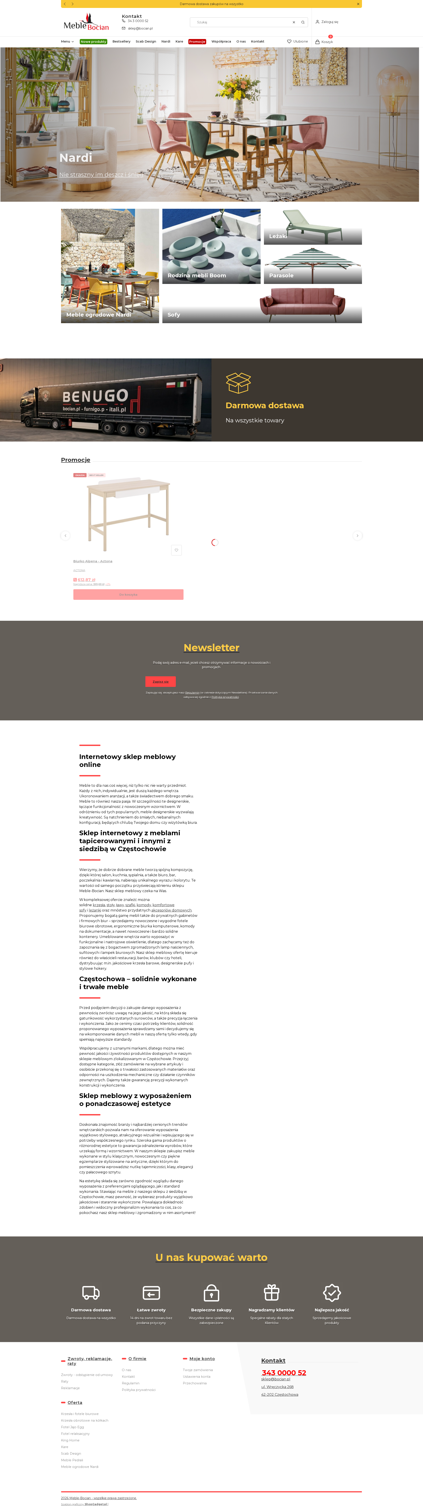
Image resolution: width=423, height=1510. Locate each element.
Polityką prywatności (225, 697)
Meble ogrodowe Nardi (79, 1467)
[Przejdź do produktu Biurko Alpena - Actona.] (128, 514)
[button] (358, 4)
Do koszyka (128, 594)
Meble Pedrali (72, 1460)
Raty (64, 1381)
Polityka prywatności (139, 1390)
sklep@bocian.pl (140, 28)
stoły (111, 905)
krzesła (99, 905)
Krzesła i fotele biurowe (80, 1414)
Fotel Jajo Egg (72, 1427)
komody (144, 905)
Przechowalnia (195, 1383)
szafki (130, 905)
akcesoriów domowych (171, 910)
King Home (70, 1440)
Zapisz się (161, 681)
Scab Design (71, 1454)
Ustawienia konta (196, 1377)
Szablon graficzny (84, 1504)
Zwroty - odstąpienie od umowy (87, 1375)
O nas (126, 1370)
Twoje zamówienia (198, 1370)
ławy (120, 905)
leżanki (95, 910)
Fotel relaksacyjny (75, 1434)
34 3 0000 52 (138, 21)
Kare (64, 1447)
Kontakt (128, 1377)
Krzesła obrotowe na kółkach (84, 1420)
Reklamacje (70, 1388)
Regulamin (192, 692)
